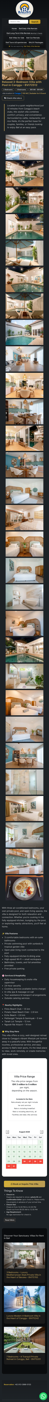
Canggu (18, 93)
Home (14, 28)
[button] (43, 1396)
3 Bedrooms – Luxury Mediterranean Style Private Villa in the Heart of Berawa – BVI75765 (24, 1275)
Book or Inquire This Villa (25, 1184)
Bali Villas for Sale (16, 38)
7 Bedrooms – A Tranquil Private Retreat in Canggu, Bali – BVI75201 (24, 1357)
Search (34, 21)
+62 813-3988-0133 (23, 1384)
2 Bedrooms (8, 90)
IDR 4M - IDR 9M (36, 90)
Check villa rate (13, 98)
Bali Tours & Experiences (16, 42)
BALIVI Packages (36, 42)
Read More (9, 1220)
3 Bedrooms (21, 90)
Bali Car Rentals (33, 38)
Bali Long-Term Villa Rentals (24, 33)
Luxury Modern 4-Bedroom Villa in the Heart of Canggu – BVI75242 (24, 1317)
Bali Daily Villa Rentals (28, 28)
